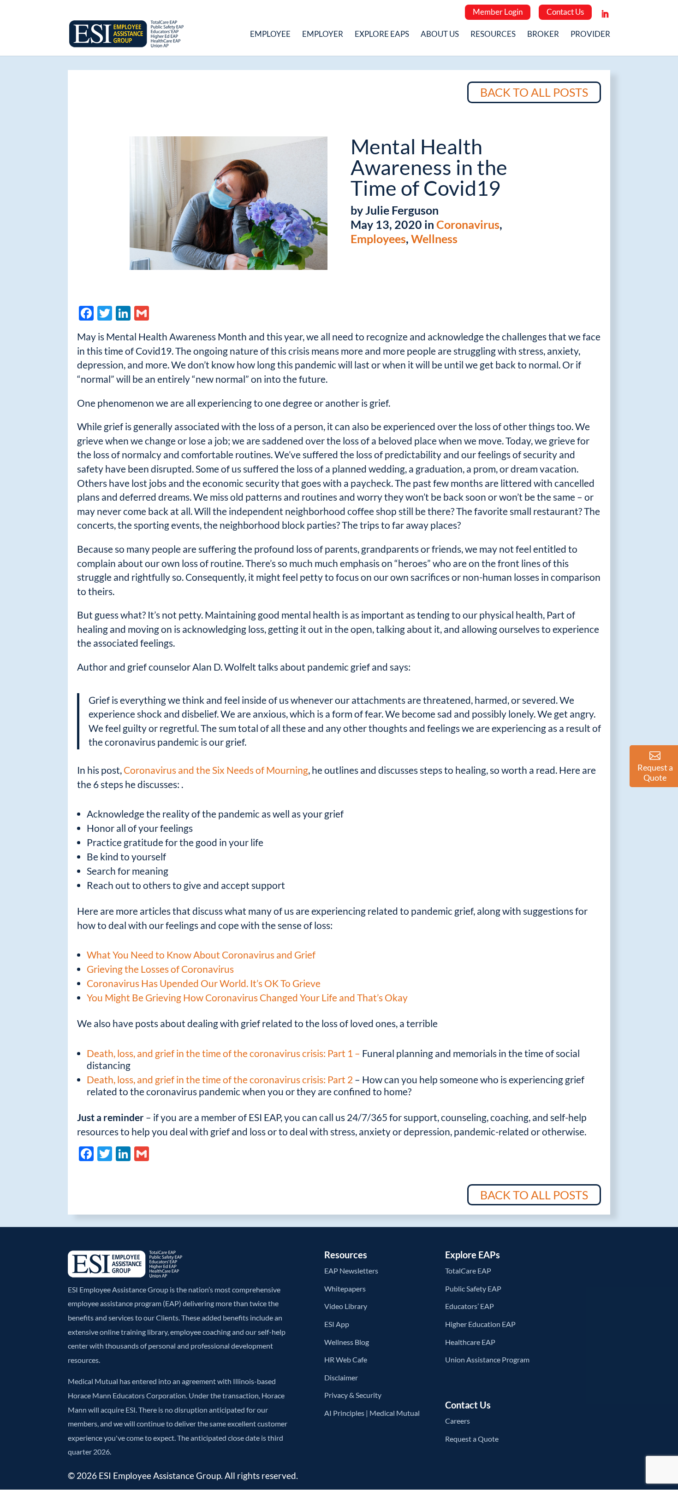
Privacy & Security (352, 1395)
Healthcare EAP (470, 1342)
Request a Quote (472, 1438)
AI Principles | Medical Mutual (372, 1412)
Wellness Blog (346, 1342)
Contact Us (565, 12)
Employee (270, 35)
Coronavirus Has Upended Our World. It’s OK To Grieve (204, 983)
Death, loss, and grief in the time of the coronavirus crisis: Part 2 (220, 1079)
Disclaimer (341, 1377)
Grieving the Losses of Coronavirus (160, 969)
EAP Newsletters (351, 1270)
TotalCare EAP (468, 1270)
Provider (590, 35)
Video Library (345, 1306)
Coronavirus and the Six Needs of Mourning (216, 770)
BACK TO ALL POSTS (534, 92)
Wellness (434, 238)
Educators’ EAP (469, 1306)
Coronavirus (468, 224)
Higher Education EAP (480, 1324)
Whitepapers (345, 1288)
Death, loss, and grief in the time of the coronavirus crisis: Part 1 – (224, 1053)
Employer (322, 35)
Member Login (498, 12)
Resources (493, 35)
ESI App (336, 1324)
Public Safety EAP (473, 1288)
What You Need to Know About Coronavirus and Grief (201, 954)
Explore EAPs (382, 35)
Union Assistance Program (487, 1359)
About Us (440, 35)
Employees (378, 238)
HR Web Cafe (345, 1359)
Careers (457, 1420)
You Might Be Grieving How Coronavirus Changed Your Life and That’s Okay (247, 997)
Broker (543, 35)
